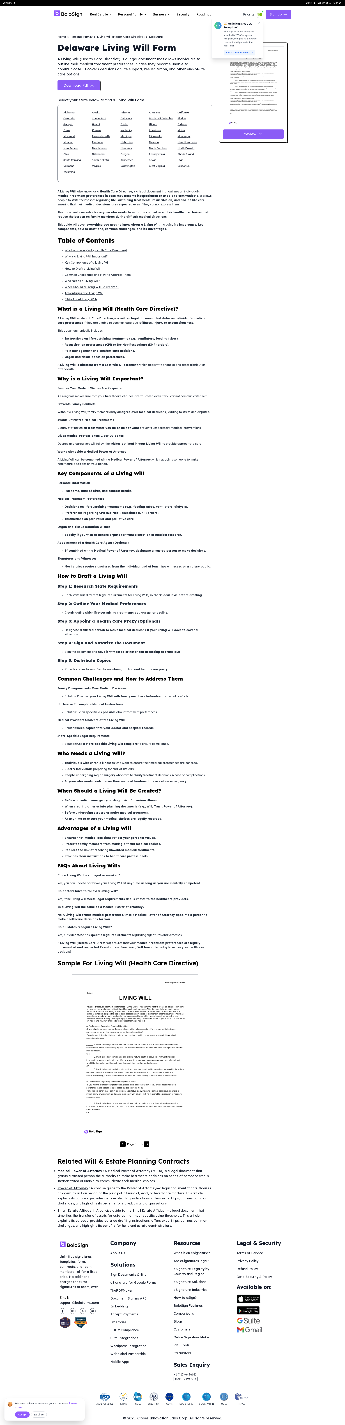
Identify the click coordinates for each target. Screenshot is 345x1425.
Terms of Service (250, 1253)
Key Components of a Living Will (87, 262)
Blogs (178, 1321)
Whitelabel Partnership (128, 1354)
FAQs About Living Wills (81, 299)
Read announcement (238, 52)
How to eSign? (185, 1298)
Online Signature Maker (192, 1337)
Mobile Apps (120, 1362)
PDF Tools (181, 1345)
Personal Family (81, 37)
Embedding (119, 1306)
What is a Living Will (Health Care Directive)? (96, 250)
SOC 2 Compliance (124, 1330)
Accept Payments (124, 1314)
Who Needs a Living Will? (82, 281)
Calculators (182, 1353)
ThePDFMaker (121, 1290)
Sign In (337, 2)
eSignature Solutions (190, 1282)
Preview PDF (253, 134)
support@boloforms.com (79, 1303)
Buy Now (7, 2)
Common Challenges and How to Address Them (98, 275)
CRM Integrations (124, 1338)
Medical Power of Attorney (80, 1171)
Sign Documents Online (128, 1275)
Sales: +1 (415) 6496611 (318, 2)
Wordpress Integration (128, 1346)
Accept (22, 1414)
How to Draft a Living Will (82, 268)
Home (62, 37)
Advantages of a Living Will (84, 293)
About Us (117, 1253)
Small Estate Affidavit (76, 1210)
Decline (39, 1414)
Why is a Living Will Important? (86, 256)
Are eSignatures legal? (191, 1261)
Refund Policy (247, 1269)
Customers (182, 1329)
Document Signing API (128, 1298)
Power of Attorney (73, 1188)
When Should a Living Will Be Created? (92, 287)
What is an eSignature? (192, 1253)
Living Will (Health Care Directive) (120, 37)
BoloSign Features (188, 1305)
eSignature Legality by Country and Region (191, 1271)
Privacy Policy (247, 1261)
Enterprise (118, 1322)
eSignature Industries (190, 1290)
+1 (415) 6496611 (185, 1374)
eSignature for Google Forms (133, 1282)
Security (182, 14)
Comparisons (184, 1313)
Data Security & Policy (254, 1277)
